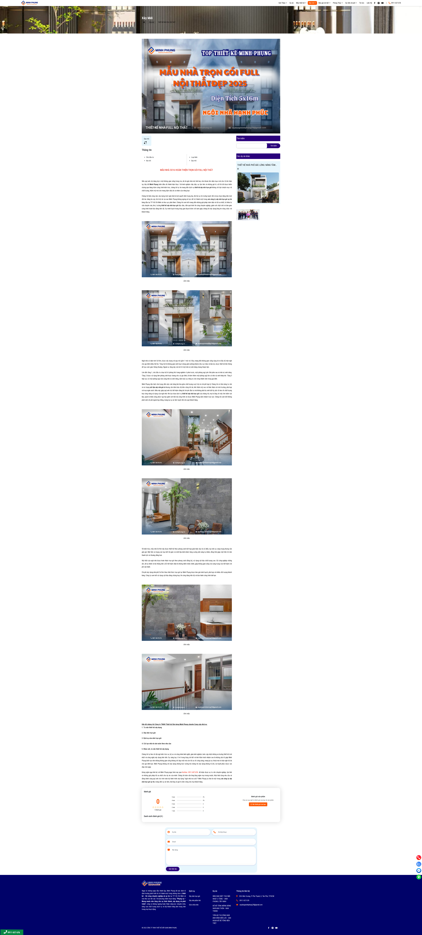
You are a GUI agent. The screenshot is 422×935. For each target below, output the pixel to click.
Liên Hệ (369, 3)
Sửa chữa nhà (193, 905)
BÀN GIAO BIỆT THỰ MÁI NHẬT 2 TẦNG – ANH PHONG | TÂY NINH (221, 898)
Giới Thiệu (282, 3)
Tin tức (361, 3)
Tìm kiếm (273, 146)
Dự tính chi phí (350, 3)
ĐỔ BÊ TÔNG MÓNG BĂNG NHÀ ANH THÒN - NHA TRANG (222, 908)
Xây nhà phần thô (195, 900)
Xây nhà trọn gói (194, 896)
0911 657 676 (14, 932)
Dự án (291, 3)
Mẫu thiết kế (300, 3)
